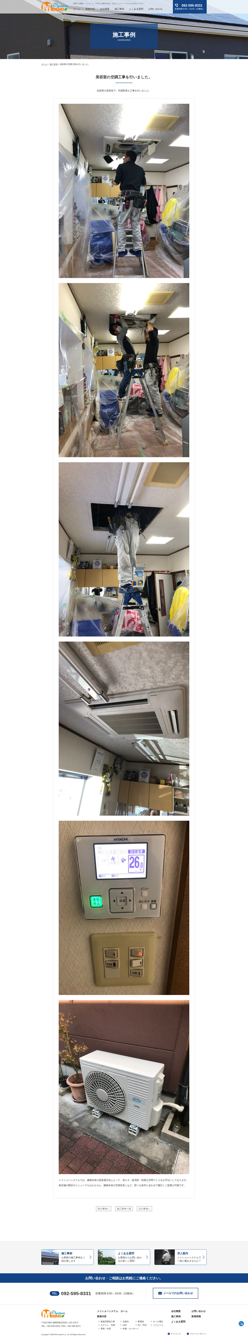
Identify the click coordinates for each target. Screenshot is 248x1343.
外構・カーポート (131, 1328)
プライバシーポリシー (198, 1334)
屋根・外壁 (106, 1328)
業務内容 (90, 9)
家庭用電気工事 (108, 1321)
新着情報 (196, 1316)
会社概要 (104, 9)
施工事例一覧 (124, 1208)
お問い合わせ (155, 9)
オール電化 (158, 1321)
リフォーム (158, 1325)
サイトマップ (176, 1334)
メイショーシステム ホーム (112, 1311)
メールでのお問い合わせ (178, 1293)
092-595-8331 (76, 1293)
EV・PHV (142, 1325)
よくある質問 (136, 9)
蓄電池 (141, 1321)
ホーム (76, 9)
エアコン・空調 (108, 1325)
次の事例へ (144, 1208)
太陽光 (126, 1321)
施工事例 (119, 9)
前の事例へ (103, 1208)
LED (125, 1325)
